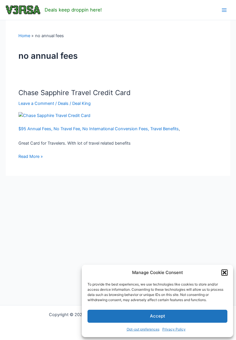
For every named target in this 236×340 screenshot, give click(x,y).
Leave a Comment (36, 103)
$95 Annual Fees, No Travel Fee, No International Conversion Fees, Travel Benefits (98, 128)
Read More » (30, 157)
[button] (224, 272)
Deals (63, 103)
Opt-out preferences (143, 329)
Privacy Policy (174, 329)
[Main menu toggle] (224, 10)
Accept (157, 316)
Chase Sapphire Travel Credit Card (74, 92)
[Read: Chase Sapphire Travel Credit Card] (54, 115)
